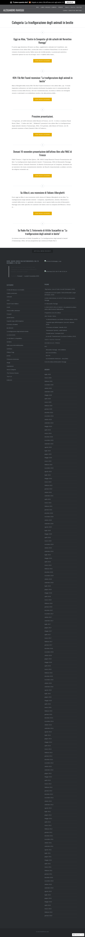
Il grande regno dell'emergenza (15, 321)
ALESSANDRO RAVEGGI (13, 10)
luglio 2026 (48, 374)
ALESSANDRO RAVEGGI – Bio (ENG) (57, 358)
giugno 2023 (48, 454)
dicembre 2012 (49, 794)
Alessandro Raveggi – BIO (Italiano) (56, 349)
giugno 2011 (48, 856)
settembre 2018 (49, 582)
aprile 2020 (48, 537)
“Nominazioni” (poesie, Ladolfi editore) (56, 330)
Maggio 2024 (48, 426)
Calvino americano (12, 293)
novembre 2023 (49, 440)
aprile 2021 (48, 499)
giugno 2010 (48, 898)
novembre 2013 (49, 763)
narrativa (9, 342)
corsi (8, 300)
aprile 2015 (48, 704)
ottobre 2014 (48, 724)
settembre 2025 (49, 391)
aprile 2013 (48, 780)
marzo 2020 (48, 541)
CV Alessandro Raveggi (51, 303)
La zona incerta (11, 335)
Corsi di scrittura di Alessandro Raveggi (55, 362)
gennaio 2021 (48, 509)
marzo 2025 (48, 402)
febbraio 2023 (48, 464)
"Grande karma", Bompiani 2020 (55, 333)
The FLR (9, 376)
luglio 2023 (48, 450)
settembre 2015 (49, 686)
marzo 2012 (48, 825)
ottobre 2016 (48, 655)
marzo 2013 (48, 783)
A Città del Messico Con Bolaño (15, 290)
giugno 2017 (48, 627)
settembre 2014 (49, 728)
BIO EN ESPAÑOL (51, 352)
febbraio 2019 (48, 568)
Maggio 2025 (48, 395)
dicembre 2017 (49, 610)
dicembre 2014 (49, 718)
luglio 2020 (48, 530)
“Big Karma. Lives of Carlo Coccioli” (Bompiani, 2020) (60, 289)
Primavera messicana (13, 359)
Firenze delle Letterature (13, 310)
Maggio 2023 (48, 457)
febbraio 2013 (48, 787)
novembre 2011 (49, 839)
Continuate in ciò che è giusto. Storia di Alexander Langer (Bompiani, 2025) (60, 293)
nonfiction (9, 348)
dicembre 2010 (49, 877)
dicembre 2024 (49, 412)
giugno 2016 (48, 659)
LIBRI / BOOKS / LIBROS (48, 7)
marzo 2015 (48, 707)
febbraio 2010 (48, 912)
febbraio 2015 (48, 711)
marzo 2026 (48, 377)
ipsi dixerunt (10, 328)
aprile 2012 (48, 822)
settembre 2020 (49, 523)
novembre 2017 (49, 613)
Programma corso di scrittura (53, 312)
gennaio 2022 (48, 489)
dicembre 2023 (49, 436)
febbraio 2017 (48, 641)
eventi (8, 307)
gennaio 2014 (48, 756)
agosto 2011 (48, 849)
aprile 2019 (48, 561)
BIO (37, 7)
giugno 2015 (48, 697)
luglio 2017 (48, 624)
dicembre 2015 (49, 676)
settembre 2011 (49, 846)
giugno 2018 (48, 589)
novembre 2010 (49, 881)
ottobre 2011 (48, 842)
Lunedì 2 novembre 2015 (31, 276)
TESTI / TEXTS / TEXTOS (73, 7)
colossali (9, 296)
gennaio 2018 (48, 607)
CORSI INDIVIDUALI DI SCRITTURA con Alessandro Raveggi (60, 299)
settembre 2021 (49, 495)
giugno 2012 (48, 815)
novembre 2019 (49, 544)
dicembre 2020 (49, 513)
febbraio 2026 (48, 381)
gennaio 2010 (48, 915)
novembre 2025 (49, 384)
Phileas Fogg (10, 352)
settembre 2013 (49, 770)
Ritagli (8, 362)
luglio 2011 (48, 853)
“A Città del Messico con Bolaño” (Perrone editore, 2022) (61, 319)
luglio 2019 (48, 554)
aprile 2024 (48, 430)
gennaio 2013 (48, 790)
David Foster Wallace (13, 303)
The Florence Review (13, 373)
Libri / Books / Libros (50, 316)
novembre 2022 (49, 468)
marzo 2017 (48, 638)
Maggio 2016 (48, 662)
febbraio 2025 (48, 405)
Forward (19, 276)
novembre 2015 (49, 679)
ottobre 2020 (48, 520)
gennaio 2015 (48, 714)
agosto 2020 (48, 527)
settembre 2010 (49, 888)
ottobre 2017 (48, 617)
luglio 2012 (48, 811)
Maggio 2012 (48, 818)
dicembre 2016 (49, 648)
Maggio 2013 (48, 776)
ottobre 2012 (48, 801)
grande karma (10, 317)
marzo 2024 (48, 433)
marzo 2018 (48, 600)
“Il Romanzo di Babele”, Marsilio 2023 (56, 327)
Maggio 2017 (48, 631)
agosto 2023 (48, 447)
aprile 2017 (48, 634)
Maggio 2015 (48, 700)
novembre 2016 (49, 652)
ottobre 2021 (48, 492)
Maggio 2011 (48, 860)
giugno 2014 (48, 738)
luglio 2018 (48, 586)
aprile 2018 (48, 596)
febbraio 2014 (48, 752)
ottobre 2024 (48, 419)
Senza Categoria (11, 369)
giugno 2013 (48, 773)
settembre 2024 (49, 423)
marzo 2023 (48, 461)
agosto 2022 (48, 471)
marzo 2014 (48, 749)
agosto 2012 (48, 808)
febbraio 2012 (48, 829)
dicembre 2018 (49, 572)
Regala (70, 2)
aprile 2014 (48, 745)
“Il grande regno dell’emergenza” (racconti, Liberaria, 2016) (60, 323)
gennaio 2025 (48, 409)
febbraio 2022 (48, 485)
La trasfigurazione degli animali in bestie (17, 331)
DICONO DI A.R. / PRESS (52, 343)
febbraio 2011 (48, 870)
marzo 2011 (48, 867)
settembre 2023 (49, 443)
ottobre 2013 (48, 766)
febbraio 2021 (48, 506)
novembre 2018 (49, 575)
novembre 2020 (49, 516)
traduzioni (9, 380)
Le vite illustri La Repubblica (14, 338)
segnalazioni (10, 366)
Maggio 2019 (48, 558)
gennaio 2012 (48, 832)
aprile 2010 (48, 905)
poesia (8, 355)
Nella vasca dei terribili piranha (15, 345)
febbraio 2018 (48, 603)
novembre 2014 (49, 721)
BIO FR (48, 355)
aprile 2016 (48, 666)
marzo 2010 (48, 908)
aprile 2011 (48, 863)
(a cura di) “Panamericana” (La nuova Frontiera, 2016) (61, 336)
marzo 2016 (48, 669)
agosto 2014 (48, 731)
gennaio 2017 (48, 645)
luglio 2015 (48, 693)
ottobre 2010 (48, 884)
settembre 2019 (49, 551)
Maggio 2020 (48, 534)
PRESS (60, 7)
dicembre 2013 (49, 759)
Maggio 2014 (48, 742)
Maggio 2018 (48, 593)
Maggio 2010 (48, 901)
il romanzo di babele (12, 324)
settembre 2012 (49, 804)
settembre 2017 (49, 620)
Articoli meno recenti (42, 251)
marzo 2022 (48, 482)
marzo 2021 (48, 502)
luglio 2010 (48, 895)
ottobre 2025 (48, 388)
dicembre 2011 (49, 835)
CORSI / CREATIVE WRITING (72, 10)
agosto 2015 (48, 690)
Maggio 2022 (48, 478)
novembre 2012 (49, 797)
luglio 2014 (48, 735)
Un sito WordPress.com (42, 931)
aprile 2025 (48, 398)
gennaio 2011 (48, 874)
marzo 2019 (48, 565)
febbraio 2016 (48, 672)
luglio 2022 (48, 475)
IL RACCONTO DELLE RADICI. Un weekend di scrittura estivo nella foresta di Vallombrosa (60, 308)
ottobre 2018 (48, 579)
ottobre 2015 (48, 683)
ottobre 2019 (48, 548)
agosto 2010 (48, 891)
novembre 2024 (49, 416)
